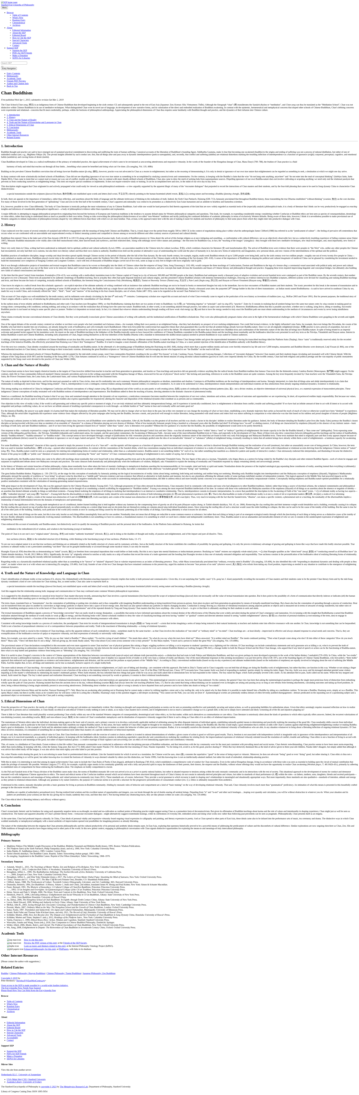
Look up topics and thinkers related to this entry (45, 946)
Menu (4, 8)
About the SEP (19, 33)
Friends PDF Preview (16, 81)
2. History (11, 117)
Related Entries (13, 137)
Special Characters (20, 40)
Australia (24, 1082)
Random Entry (18, 20)
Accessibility (12, 1038)
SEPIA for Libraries (21, 58)
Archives (16, 25)
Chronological (18, 22)
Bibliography (12, 76)
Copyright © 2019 (9, 978)
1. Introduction (13, 115)
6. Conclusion (13, 127)
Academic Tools (14, 78)
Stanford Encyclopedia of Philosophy (17, 5)
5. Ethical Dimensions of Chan (20, 125)
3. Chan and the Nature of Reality (22, 120)
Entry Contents (13, 73)
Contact (15, 45)
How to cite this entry (33, 940)
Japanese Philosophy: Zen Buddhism (99, 973)
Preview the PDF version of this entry (40, 943)
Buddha (4, 973)
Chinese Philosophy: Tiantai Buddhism (64, 973)
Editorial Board (19, 35)
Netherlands (21, 1074)
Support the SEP (19, 50)
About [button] (9, 28)
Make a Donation (20, 55)
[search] (2, 66)
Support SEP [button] (12, 48)
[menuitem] (185, 15)
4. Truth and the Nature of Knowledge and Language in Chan (34, 122)
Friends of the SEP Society (75, 943)
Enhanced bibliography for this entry (40, 949)
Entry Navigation (9, 68)
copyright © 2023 (49, 1086)
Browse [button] (10, 12)
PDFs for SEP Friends (22, 53)
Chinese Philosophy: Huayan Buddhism (27, 973)
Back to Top (12, 86)
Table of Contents (20, 15)
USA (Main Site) (26, 1079)
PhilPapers (63, 949)
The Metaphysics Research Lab (74, 1086)
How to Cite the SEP (21, 38)
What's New (17, 17)
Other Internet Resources (18, 135)
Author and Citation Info (18, 83)
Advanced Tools (19, 43)
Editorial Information (21, 30)
